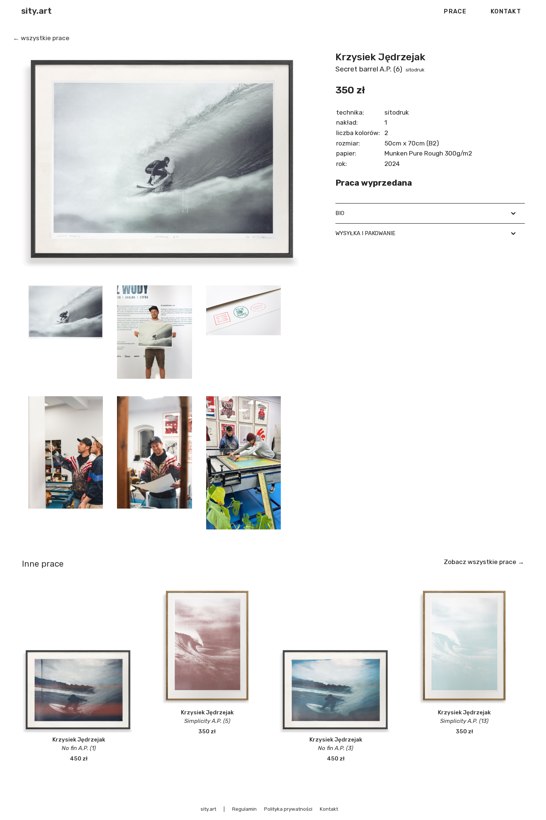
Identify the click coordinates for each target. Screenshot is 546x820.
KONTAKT (506, 11)
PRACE (455, 11)
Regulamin (244, 809)
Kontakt (329, 809)
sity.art (36, 11)
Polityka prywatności (288, 809)
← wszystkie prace (41, 38)
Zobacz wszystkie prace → (484, 562)
